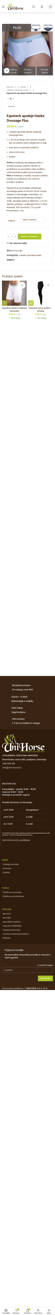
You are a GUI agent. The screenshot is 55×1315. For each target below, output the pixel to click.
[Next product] (13, 98)
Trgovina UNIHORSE (12, 925)
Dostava (7, 868)
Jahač (23, 87)
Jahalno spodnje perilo (18, 90)
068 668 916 (9, 763)
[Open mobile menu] (3, 6)
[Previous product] (8, 98)
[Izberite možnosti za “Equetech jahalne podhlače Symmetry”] (4, 303)
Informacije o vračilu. (22, 701)
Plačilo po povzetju (12, 892)
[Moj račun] (42, 6)
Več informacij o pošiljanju (16, 840)
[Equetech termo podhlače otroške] (40, 293)
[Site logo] (15, 6)
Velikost (11, 221)
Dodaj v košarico (30, 236)
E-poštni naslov (45, 965)
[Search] (34, 6)
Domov (10, 87)
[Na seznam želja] (22, 285)
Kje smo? (7, 913)
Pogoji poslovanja (11, 930)
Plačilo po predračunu (13, 896)
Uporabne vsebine (12, 921)
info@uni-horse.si (12, 767)
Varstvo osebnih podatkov (16, 934)
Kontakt (7, 917)
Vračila (6, 872)
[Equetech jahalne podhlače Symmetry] (14, 293)
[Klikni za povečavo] (6, 70)
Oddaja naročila (11, 864)
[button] (31, 303)
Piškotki (6, 938)
